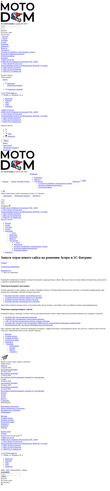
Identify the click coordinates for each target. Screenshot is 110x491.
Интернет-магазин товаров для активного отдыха (23, 296)
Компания (13, 235)
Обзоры (4, 433)
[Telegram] (6, 131)
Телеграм (24, 65)
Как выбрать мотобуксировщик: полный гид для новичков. (22, 377)
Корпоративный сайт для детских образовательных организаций (29, 325)
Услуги (3, 397)
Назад (14, 233)
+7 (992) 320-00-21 (11, 67)
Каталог (4, 393)
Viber (7, 102)
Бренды (3, 399)
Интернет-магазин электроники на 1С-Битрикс (22, 301)
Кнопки (12, 348)
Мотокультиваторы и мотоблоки (13, 408)
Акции (3, 395)
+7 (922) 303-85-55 (11, 64)
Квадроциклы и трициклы (10, 410)
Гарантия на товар (7, 422)
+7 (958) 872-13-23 (11, 71)
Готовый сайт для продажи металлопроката (21, 317)
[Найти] (2, 28)
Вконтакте (9, 99)
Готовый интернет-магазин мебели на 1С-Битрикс (23, 297)
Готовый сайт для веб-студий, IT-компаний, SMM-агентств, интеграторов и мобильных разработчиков (43, 323)
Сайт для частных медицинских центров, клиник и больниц (27, 321)
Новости (4, 366)
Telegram (8, 100)
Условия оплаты (7, 418)
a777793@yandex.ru (9, 93)
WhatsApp (8, 106)
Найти (4, 476)
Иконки (12, 350)
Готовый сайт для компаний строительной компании (24, 319)
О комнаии (5, 400)
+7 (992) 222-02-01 (11, 69)
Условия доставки (7, 420)
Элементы (13, 352)
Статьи (3, 379)
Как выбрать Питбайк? (9, 369)
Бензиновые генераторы (10, 406)
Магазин (4, 416)
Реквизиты (5, 424)
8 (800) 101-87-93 (7, 60)
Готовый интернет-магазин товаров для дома (21, 299)
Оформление (14, 346)
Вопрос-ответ (6, 432)
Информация (5, 412)
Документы (18, 244)
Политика (4, 426)
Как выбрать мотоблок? (9, 373)
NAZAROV (5, 472)
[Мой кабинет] (2, 198)
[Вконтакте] (6, 129)
